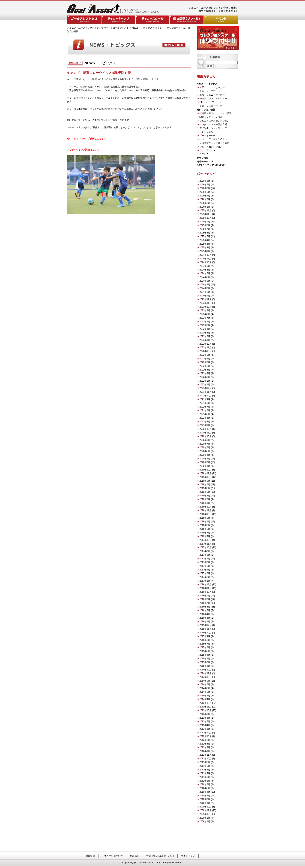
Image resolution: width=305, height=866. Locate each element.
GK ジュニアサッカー (211, 102)
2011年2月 (204, 780)
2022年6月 (204, 366)
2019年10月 (205, 477)
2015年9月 (204, 636)
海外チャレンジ (205, 161)
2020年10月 (205, 436)
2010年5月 (204, 788)
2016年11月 (205, 588)
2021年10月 (205, 395)
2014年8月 (204, 684)
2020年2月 (204, 462)
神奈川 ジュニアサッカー (213, 98)
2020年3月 (204, 458)
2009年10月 (205, 814)
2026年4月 (204, 195)
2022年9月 (204, 355)
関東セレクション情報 (210, 117)
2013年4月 (204, 725)
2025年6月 (204, 232)
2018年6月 (204, 529)
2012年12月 (205, 732)
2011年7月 (204, 762)
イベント (221, 19)
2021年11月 (205, 392)
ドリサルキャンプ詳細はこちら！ (84, 149)
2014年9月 (204, 680)
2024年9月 (204, 266)
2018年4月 (204, 536)
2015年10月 (205, 632)
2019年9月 (204, 480)
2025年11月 (205, 214)
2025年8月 (204, 225)
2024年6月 (204, 277)
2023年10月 (205, 306)
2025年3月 (204, 243)
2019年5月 (204, 495)
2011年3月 (204, 777)
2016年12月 (205, 584)
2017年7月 (204, 558)
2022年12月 (205, 343)
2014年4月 (204, 699)
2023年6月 (204, 321)
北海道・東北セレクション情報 (215, 113)
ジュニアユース (207, 150)
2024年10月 (205, 262)
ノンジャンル (206, 131)
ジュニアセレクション (210, 146)
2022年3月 (204, 377)
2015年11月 (205, 629)
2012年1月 (204, 751)
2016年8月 (204, 599)
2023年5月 (204, 325)
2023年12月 (205, 299)
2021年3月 (204, 418)
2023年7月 (204, 318)
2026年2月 (204, 203)
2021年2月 (204, 421)
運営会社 (90, 855)
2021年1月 (204, 425)
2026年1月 (204, 206)
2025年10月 (205, 218)
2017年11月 (205, 543)
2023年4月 (204, 329)
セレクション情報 (206, 109)
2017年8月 (204, 555)
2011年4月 (204, 773)
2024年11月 (205, 258)
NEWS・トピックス (207, 83)
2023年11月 (205, 303)
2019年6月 (204, 492)
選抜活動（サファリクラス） (187, 19)
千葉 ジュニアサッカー (212, 106)
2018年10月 (205, 514)
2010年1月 (204, 803)
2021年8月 (204, 403)
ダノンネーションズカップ (213, 128)
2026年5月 (204, 192)
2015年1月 (204, 666)
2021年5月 (204, 414)
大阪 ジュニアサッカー (212, 91)
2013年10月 (205, 710)
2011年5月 (204, 769)
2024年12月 (205, 255)
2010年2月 (204, 799)
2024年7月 (204, 273)
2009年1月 (204, 821)
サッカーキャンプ (118, 19)
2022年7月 (204, 362)
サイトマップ (188, 855)
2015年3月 (204, 658)
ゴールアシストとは (84, 19)
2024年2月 (204, 292)
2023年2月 (204, 336)
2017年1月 (204, 580)
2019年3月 (204, 499)
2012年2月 (204, 747)
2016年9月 (204, 595)
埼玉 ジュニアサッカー (212, 87)
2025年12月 (205, 210)
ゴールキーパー (207, 135)
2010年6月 (204, 784)
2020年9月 (204, 440)
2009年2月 (204, 817)
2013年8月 (204, 717)
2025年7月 (204, 229)
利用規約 (134, 855)
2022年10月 (205, 351)
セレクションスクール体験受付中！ (218, 38)
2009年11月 (205, 810)
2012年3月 (204, 743)
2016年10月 (205, 592)
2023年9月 (204, 310)
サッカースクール (152, 19)
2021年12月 (205, 388)
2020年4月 (204, 455)
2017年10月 (205, 547)
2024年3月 (204, 288)
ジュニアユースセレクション (214, 120)
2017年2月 (204, 577)
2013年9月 (204, 714)
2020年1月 (204, 466)
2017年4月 (204, 569)
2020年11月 (205, 432)
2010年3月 (204, 795)
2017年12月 (205, 540)
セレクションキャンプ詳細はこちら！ (86, 138)
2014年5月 (204, 695)
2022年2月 (204, 380)
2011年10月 (205, 758)
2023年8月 (204, 314)
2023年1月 (204, 340)
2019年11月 (205, 473)
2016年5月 (204, 610)
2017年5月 (204, 566)
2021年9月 (204, 399)
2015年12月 (205, 625)
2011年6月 (204, 766)
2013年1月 (204, 729)
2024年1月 (204, 295)
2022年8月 (204, 358)
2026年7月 (204, 184)
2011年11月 (205, 754)
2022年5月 (204, 369)
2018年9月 (204, 517)
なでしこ (204, 154)
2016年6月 (204, 606)
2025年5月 (204, 236)
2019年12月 (205, 469)
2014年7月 (204, 688)
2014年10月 (205, 677)
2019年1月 (204, 503)
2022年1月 (204, 384)
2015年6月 (204, 647)
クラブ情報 (202, 157)
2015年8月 (204, 640)
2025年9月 (204, 221)
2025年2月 (204, 247)
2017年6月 (204, 562)
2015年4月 (204, 655)
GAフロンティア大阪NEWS (211, 165)
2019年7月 (204, 488)
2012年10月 (205, 736)
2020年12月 (205, 429)
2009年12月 (205, 806)
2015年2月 (204, 662)
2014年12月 (205, 669)
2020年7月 (204, 443)
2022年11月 (205, 347)
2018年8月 (204, 521)
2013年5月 (204, 721)
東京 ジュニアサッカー (212, 94)
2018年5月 (204, 532)
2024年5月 (204, 280)
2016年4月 (204, 614)
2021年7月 (204, 406)
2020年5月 (204, 451)
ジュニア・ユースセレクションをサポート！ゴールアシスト (98, 27)
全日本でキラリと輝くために (214, 143)
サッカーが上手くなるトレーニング (217, 139)
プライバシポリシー (112, 855)
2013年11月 (205, 706)
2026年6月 (204, 188)
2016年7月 (204, 603)
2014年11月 (205, 673)
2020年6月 (204, 447)
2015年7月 (204, 643)
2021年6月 (204, 410)
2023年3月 (204, 332)
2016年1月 (204, 621)
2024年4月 (204, 284)
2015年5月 (204, 651)
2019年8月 (204, 484)
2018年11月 (205, 510)
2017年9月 (204, 551)
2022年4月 (204, 373)
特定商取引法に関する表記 (160, 855)
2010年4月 (204, 792)
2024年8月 (204, 269)
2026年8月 (204, 181)
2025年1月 (204, 251)
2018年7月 (204, 525)
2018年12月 (205, 506)
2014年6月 (204, 692)
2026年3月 (204, 199)
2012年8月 (204, 740)
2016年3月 (204, 617)
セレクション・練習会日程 (213, 124)
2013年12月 (205, 703)
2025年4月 (204, 240)
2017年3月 (204, 573)
